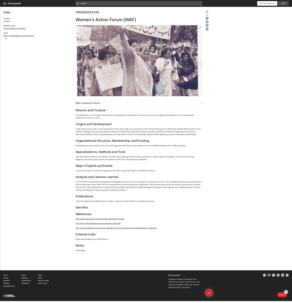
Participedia (14, 3)
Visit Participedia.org (267, 3)
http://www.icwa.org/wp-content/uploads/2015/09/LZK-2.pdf (100, 219)
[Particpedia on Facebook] (273, 276)
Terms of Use (42, 283)
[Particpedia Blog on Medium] (264, 276)
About (40, 275)
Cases (23, 275)
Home (5, 275)
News (40, 278)
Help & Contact (43, 281)
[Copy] (207, 12)
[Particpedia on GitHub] (269, 276)
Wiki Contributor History (88, 103)
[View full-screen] (199, 27)
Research (6, 281)
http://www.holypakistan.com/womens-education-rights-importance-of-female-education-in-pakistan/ (116, 228)
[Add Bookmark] (207, 15)
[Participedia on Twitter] (278, 276)
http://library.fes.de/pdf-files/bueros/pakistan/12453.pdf (98, 223)
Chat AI (283, 294)
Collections (25, 283)
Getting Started (8, 286)
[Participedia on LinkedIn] (282, 276)
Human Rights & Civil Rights (14, 28)
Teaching (6, 283)
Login (283, 3)
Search (5, 278)
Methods (24, 278)
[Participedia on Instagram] (287, 276)
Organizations (26, 281)
